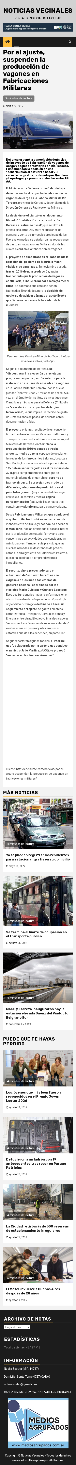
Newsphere (36, 1460)
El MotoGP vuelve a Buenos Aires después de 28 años (33, 1291)
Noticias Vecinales (38, 10)
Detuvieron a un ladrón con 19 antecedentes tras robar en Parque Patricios (36, 1163)
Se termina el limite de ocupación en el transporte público (36, 934)
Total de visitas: (15, 1347)
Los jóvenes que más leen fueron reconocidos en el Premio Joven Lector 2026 (33, 1097)
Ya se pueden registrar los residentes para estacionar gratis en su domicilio (38, 857)
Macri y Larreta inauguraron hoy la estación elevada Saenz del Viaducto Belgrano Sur (37, 1013)
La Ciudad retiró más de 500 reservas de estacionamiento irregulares (37, 1228)
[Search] (70, 42)
